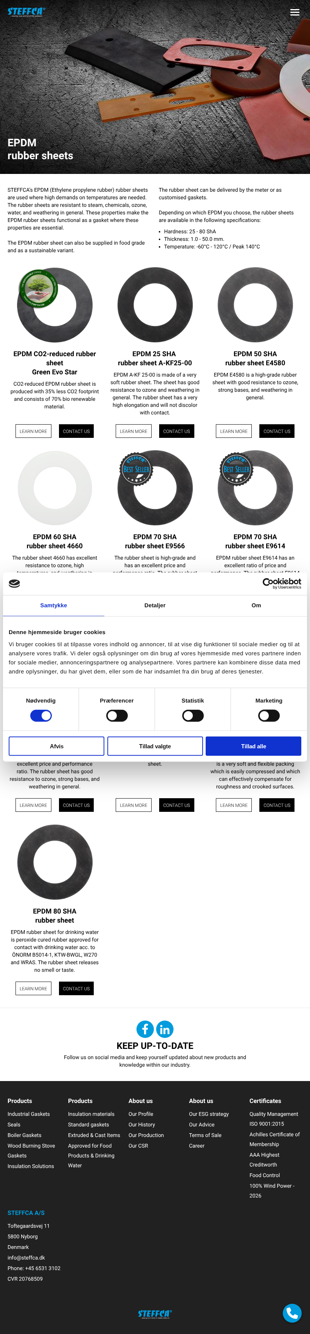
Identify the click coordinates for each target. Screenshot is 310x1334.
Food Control (265, 1175)
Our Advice (202, 1124)
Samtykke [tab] (53, 605)
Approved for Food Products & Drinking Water (91, 1155)
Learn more (33, 431)
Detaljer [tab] (155, 605)
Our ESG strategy (209, 1114)
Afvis (57, 746)
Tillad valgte (155, 746)
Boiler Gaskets (25, 1135)
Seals (14, 1124)
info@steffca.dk (26, 1257)
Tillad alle (253, 746)
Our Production (146, 1135)
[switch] (117, 716)
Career (197, 1145)
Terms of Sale (205, 1135)
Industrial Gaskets (29, 1114)
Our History (142, 1124)
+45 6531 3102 (42, 1268)
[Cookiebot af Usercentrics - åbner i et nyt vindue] (268, 583)
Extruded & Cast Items (94, 1135)
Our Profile (141, 1114)
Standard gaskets (88, 1124)
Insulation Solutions (31, 1166)
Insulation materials (91, 1114)
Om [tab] (256, 605)
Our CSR (138, 1145)
